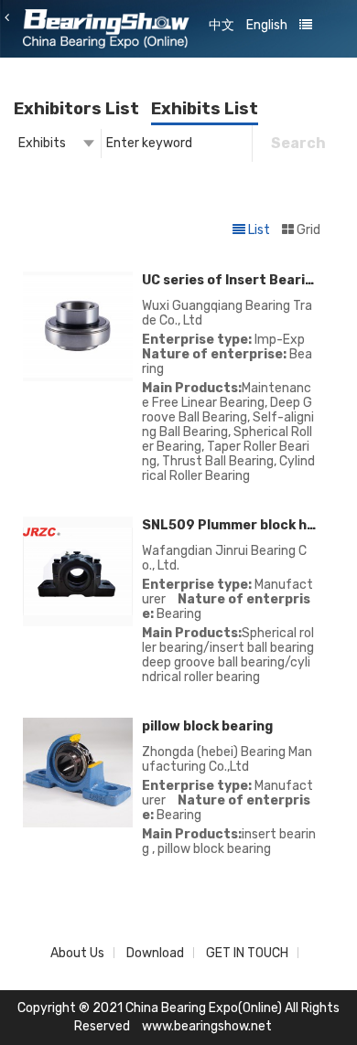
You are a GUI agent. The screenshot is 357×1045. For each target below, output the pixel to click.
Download (155, 953)
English (266, 25)
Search (298, 143)
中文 (221, 25)
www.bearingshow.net (207, 1026)
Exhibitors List (76, 109)
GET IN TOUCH (247, 953)
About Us (77, 953)
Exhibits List (204, 109)
